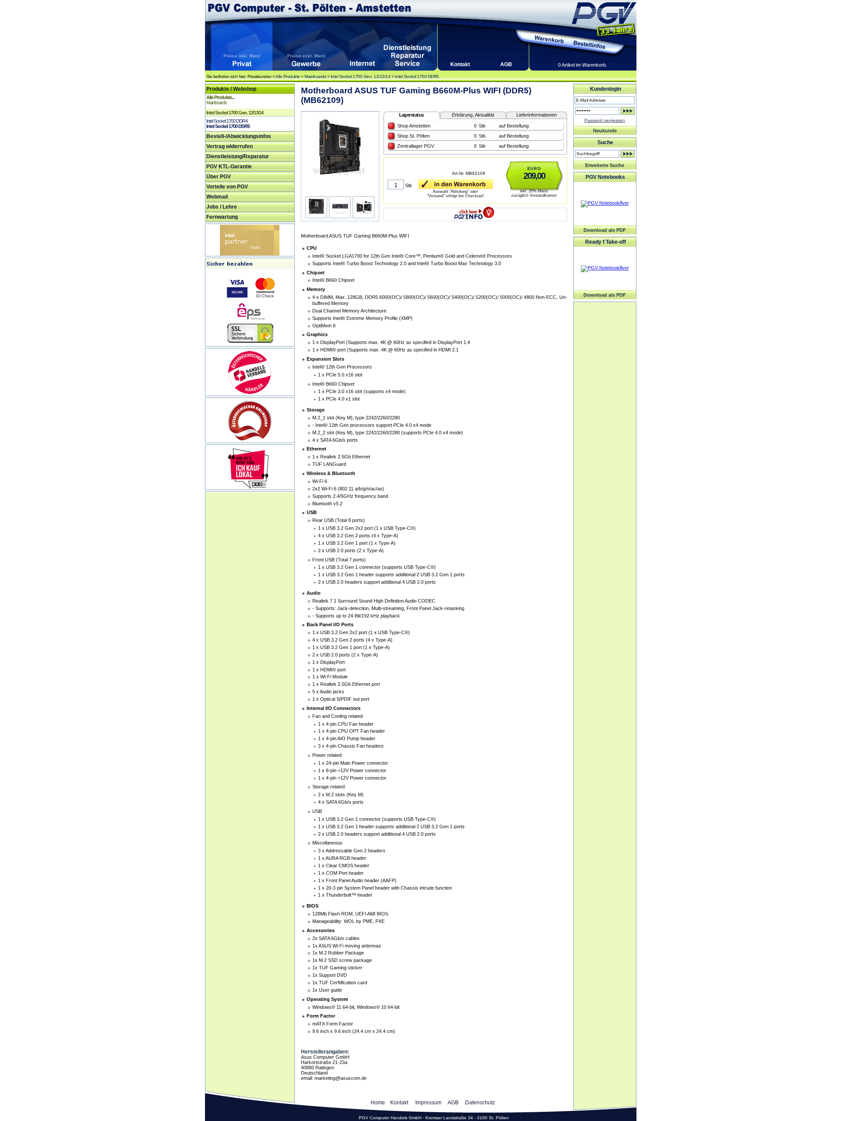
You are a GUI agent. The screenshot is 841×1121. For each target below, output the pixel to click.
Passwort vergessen (604, 120)
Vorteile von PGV (227, 187)
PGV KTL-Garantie (229, 166)
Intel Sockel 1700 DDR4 (226, 121)
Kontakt (460, 64)
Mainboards (315, 76)
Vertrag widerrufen (229, 146)
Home (378, 1103)
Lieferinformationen (536, 114)
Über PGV (218, 177)
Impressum (428, 1103)
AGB (506, 64)
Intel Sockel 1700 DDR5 (417, 76)
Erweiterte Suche (604, 165)
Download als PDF (604, 230)
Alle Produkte (288, 76)
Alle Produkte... (220, 97)
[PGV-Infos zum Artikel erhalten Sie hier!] (475, 211)
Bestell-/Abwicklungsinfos (238, 136)
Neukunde (605, 130)
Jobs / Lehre (221, 207)
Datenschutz (480, 1103)
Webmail (217, 197)
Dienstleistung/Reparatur (237, 156)
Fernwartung (222, 217)
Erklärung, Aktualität (473, 114)
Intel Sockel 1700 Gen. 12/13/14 (361, 76)
